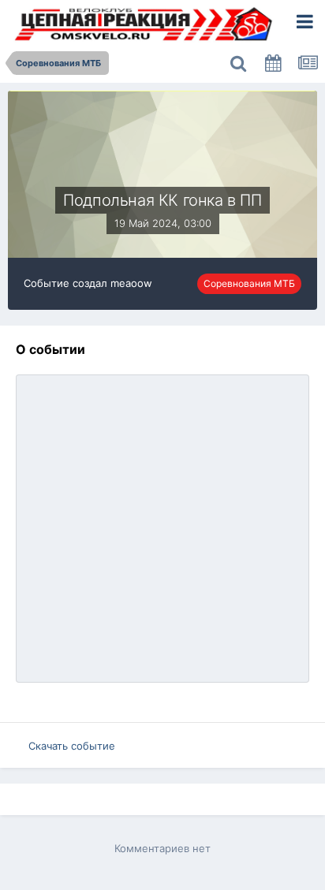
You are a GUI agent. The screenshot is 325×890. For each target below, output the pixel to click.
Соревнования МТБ (249, 283)
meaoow (131, 283)
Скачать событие (71, 745)
